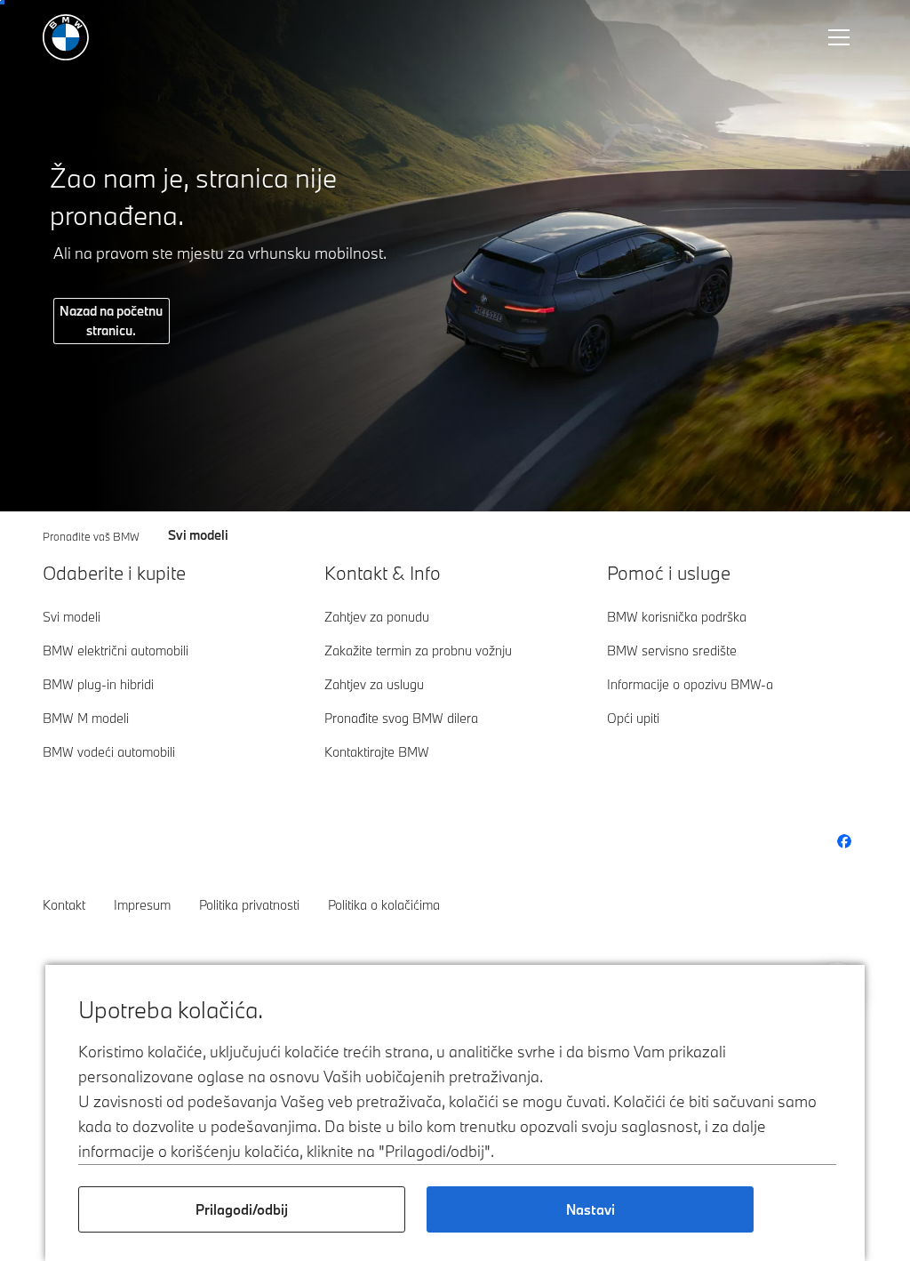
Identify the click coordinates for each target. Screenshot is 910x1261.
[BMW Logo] (66, 37)
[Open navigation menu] (840, 37)
